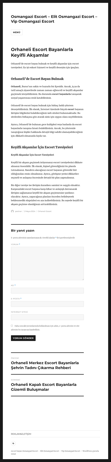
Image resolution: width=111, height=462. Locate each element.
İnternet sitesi (19, 312)
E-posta (16, 299)
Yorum (15, 244)
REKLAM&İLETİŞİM (21, 434)
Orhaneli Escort (44, 211)
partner (18, 211)
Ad (13, 285)
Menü (16, 32)
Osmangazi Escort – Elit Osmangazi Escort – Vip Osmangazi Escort (54, 19)
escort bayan (16, 451)
